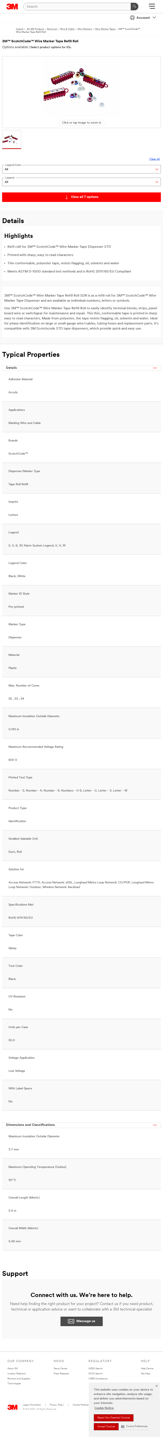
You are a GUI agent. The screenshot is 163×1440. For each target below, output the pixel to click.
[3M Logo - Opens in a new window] (12, 6)
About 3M (12, 1369)
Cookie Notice (104, 1408)
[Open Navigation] (152, 7)
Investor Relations (16, 1374)
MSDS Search (96, 1369)
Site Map (145, 1374)
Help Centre (147, 1369)
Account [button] (143, 18)
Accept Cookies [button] (106, 1426)
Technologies (14, 1384)
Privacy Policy (57, 1405)
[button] (134, 1426)
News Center (60, 1369)
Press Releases (61, 1374)
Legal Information (32, 1405)
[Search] (134, 6)
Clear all (154, 159)
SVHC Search (96, 1374)
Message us (85, 1321)
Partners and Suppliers (18, 1379)
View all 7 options (84, 197)
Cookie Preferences (83, 1405)
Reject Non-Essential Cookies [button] (113, 1418)
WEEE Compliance (98, 1379)
